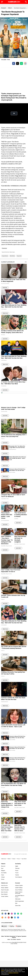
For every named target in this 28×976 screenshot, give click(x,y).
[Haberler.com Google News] (2, 913)
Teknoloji (17, 868)
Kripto (2, 875)
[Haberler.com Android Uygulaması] (11, 926)
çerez (2, 970)
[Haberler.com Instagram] (12, 913)
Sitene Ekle (17, 905)
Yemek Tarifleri (4, 896)
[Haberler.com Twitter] (8, 913)
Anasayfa (3, 8)
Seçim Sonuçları (5, 889)
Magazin (3, 870)
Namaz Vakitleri (4, 887)
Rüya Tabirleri (4, 894)
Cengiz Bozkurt (5, 255)
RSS (16, 903)
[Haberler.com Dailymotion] (18, 917)
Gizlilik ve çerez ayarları (7, 942)
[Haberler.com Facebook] (5, 913)
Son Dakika (3, 872)
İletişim (13, 858)
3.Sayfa (3, 877)
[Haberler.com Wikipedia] (5, 917)
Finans (16, 870)
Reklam (9, 858)
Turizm (16, 872)
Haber (8, 939)
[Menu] (2, 2)
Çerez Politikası (18, 889)
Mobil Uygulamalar (19, 901)
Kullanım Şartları (19, 885)
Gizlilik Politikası (18, 887)
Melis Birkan (12, 255)
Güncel (10, 8)
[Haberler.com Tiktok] (12, 917)
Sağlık (16, 866)
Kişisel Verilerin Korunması (18, 892)
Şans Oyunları (4, 892)
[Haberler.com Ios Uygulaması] (4, 926)
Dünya (2, 879)
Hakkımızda (3, 858)
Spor (2, 868)
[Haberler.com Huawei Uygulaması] (18, 926)
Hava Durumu (4, 885)
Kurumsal (17, 883)
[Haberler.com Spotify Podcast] (21, 913)
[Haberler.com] (6, 854)
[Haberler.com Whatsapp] (18, 913)
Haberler (3, 863)
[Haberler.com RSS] (2, 917)
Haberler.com (4, 883)
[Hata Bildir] (14, 942)
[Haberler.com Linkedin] (15, 913)
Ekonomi (3, 866)
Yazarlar (17, 875)
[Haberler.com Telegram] (15, 917)
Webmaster (18, 899)
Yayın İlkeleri (24, 858)
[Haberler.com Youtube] (8, 917)
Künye (18, 858)
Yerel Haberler (18, 877)
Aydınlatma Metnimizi (13, 973)
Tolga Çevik (19, 255)
